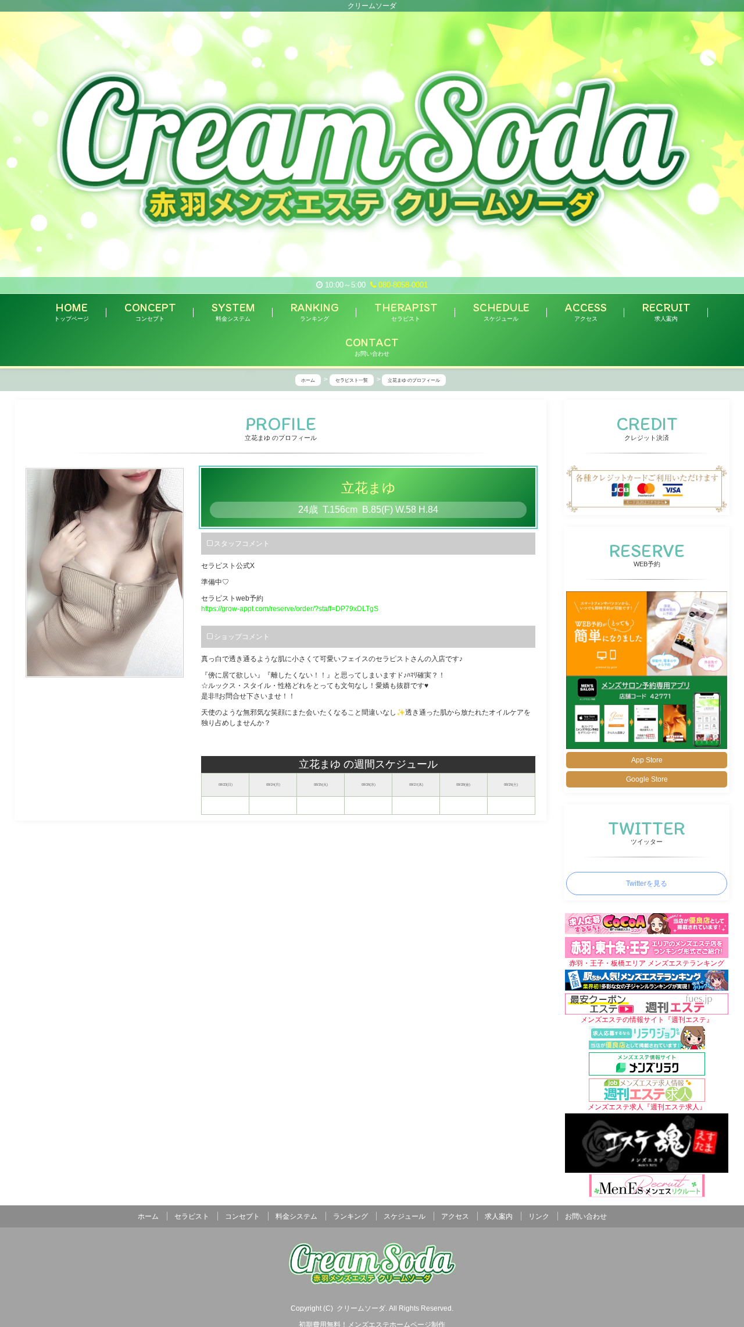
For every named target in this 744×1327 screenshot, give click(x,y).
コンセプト (242, 1216)
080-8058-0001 (402, 285)
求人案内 (499, 1216)
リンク (538, 1216)
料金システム (296, 1216)
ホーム (148, 1216)
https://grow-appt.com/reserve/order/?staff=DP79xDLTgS (289, 609)
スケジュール (404, 1216)
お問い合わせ (586, 1216)
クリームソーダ (361, 1308)
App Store (647, 760)
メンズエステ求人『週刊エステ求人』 (647, 1107)
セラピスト (191, 1216)
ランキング (350, 1216)
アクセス (455, 1216)
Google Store (647, 779)
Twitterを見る (646, 883)
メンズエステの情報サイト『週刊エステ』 (647, 1020)
